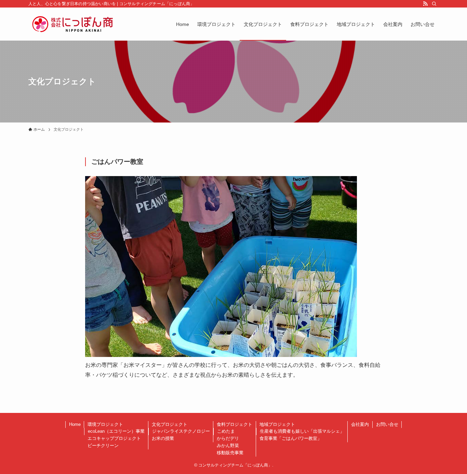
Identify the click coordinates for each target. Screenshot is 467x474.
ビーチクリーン (103, 445)
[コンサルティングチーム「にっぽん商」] (72, 24)
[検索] (434, 4)
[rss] (425, 4)
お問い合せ (387, 424)
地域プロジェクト (277, 424)
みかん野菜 (228, 445)
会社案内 (360, 424)
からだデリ (228, 438)
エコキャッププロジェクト (114, 438)
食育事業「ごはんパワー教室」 (290, 438)
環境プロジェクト (105, 424)
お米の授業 (163, 438)
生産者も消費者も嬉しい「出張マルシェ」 (302, 431)
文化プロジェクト (169, 424)
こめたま (226, 431)
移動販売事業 (230, 452)
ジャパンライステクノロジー (181, 431)
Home (75, 424)
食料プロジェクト (234, 424)
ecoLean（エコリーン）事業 (116, 431)
